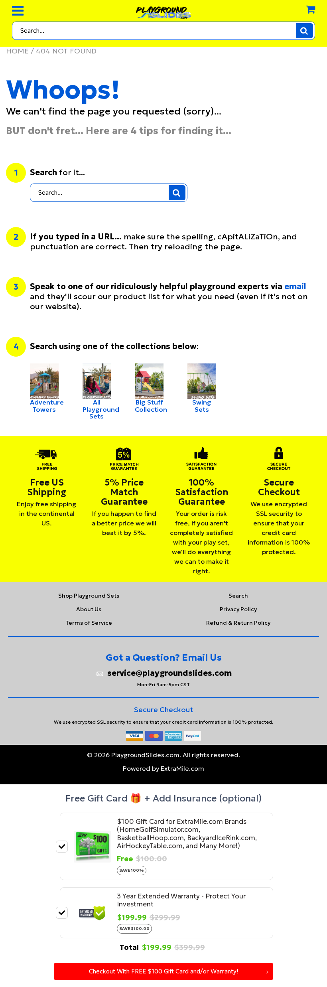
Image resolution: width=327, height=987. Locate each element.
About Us (88, 609)
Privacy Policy (238, 609)
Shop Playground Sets (88, 595)
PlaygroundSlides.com (145, 755)
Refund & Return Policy (238, 622)
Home (17, 50)
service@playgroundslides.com (169, 673)
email (295, 286)
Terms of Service (88, 622)
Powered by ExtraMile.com (163, 768)
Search (238, 595)
